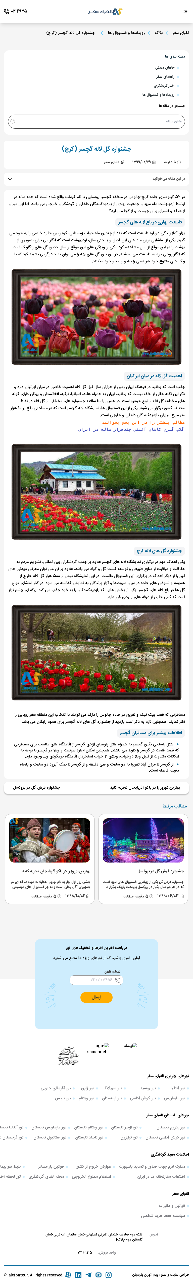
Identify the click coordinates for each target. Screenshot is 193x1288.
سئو (163, 1275)
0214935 (84, 1252)
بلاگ (159, 33)
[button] (96, 997)
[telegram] (88, 1275)
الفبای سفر (181, 33)
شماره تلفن (112, 971)
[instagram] (109, 1275)
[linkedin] (78, 1275)
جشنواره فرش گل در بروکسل (36, 788)
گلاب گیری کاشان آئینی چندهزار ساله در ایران (131, 429)
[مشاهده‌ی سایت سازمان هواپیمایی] (68, 1055)
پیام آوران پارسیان (145, 1275)
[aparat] (68, 1275)
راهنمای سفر (165, 77)
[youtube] (98, 1275)
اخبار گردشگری (164, 86)
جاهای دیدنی (164, 68)
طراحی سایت (179, 1275)
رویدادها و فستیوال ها (126, 33)
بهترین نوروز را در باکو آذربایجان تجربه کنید (145, 788)
